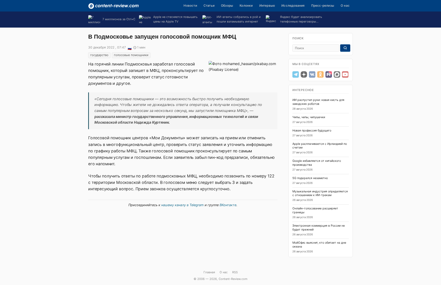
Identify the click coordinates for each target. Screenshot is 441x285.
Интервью (267, 5)
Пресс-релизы (322, 5)
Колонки (246, 5)
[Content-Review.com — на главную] (113, 6)
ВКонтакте (228, 205)
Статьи (209, 5)
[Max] (337, 74)
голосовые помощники (131, 55)
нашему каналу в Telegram (182, 205)
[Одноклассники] (320, 74)
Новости (190, 5)
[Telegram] (295, 74)
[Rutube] (328, 74)
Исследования (293, 5)
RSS (235, 272)
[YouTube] (345, 74)
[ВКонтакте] (312, 74)
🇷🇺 (129, 48)
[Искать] (345, 48)
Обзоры (227, 5)
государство (99, 55)
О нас (345, 5)
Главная (209, 272)
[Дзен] (304, 74)
